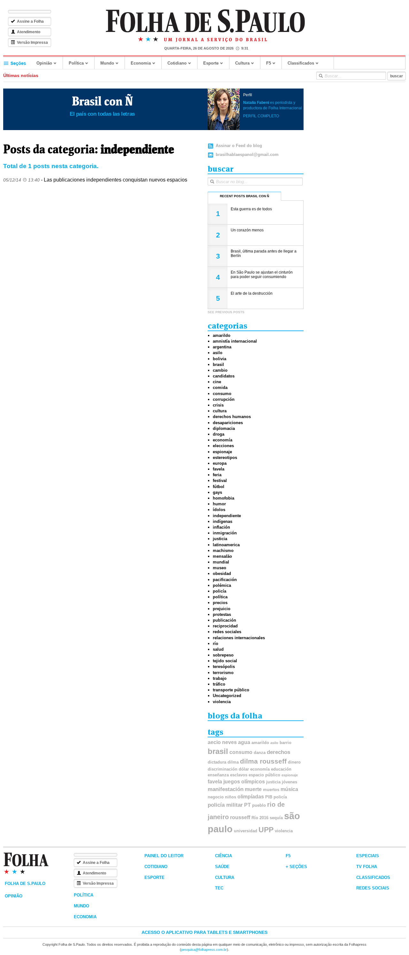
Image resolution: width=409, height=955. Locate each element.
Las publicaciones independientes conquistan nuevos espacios (115, 179)
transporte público (231, 689)
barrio (285, 742)
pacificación (225, 579)
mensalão (222, 556)
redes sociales (227, 631)
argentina (222, 347)
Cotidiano (177, 63)
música (289, 789)
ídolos (219, 509)
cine (217, 381)
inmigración (225, 533)
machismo (223, 550)
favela (218, 469)
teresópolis (224, 666)
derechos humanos (232, 416)
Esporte (211, 63)
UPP (266, 830)
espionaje (222, 451)
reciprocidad (225, 626)
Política (76, 63)
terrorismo (223, 672)
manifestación (225, 789)
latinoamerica (226, 544)
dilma (233, 762)
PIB (268, 797)
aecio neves (222, 742)
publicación (224, 620)
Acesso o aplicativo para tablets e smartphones (204, 932)
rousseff (240, 817)
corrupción (224, 399)
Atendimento (28, 32)
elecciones (223, 445)
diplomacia (224, 428)
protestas (222, 614)
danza (260, 752)
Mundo (107, 63)
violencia (222, 701)
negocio (216, 797)
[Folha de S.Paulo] (205, 21)
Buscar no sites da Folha (320, 76)
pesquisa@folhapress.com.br (204, 949)
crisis (218, 405)
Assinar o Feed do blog (239, 145)
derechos (278, 752)
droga (218, 434)
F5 (268, 63)
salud (218, 649)
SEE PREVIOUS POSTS (226, 312)
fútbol (218, 486)
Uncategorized (227, 695)
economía (222, 440)
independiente (227, 515)
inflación (221, 527)
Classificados (301, 63)
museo (219, 567)
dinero (294, 762)
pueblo (259, 805)
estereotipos (225, 457)
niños (230, 797)
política (220, 596)
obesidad (222, 573)
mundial (221, 562)
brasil (218, 364)
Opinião (44, 63)
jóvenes (289, 782)
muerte (253, 789)
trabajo (220, 678)
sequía (276, 817)
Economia (141, 63)
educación (281, 769)
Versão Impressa (32, 42)
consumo (222, 393)
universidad (245, 830)
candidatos (224, 376)
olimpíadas (250, 796)
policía (219, 591)
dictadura (217, 762)
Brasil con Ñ (102, 101)
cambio (220, 370)
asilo (217, 352)
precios (220, 602)
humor (219, 503)
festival (220, 480)
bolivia (219, 358)
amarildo (221, 335)
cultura (220, 410)
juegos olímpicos (244, 781)
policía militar (225, 805)
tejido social (225, 660)
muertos (271, 789)
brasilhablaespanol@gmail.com (247, 154)
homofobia (223, 498)
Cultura (242, 63)
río (215, 643)
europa (220, 463)
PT (247, 805)
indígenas (222, 521)
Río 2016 (259, 817)
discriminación (222, 769)
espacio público (264, 775)
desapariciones (228, 422)
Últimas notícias (20, 75)
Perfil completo (261, 116)
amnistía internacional (235, 341)
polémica (222, 585)
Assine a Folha (30, 21)
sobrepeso (223, 655)
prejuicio (221, 608)
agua (244, 742)
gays (217, 492)
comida (220, 387)
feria (217, 474)
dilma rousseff (263, 761)
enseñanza (218, 775)
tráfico (219, 684)
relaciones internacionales (239, 637)
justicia (220, 538)
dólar (244, 769)
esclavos (238, 775)
